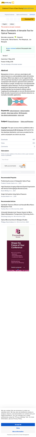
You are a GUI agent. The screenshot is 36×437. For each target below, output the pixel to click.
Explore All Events (28, 8)
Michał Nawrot (13, 39)
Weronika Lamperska (7, 37)
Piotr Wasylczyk (23, 39)
